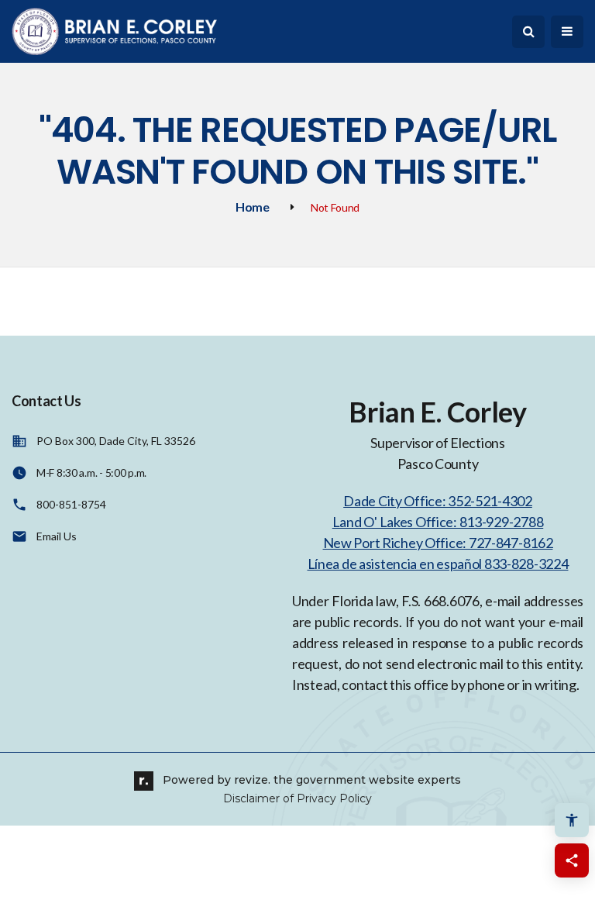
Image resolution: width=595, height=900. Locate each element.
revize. (252, 780)
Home (253, 206)
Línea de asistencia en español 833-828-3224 (438, 563)
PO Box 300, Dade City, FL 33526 (115, 440)
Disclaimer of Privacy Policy (297, 798)
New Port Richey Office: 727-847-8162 (438, 542)
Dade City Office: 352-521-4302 (437, 500)
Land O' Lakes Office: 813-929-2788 (437, 521)
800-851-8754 (71, 504)
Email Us (56, 536)
